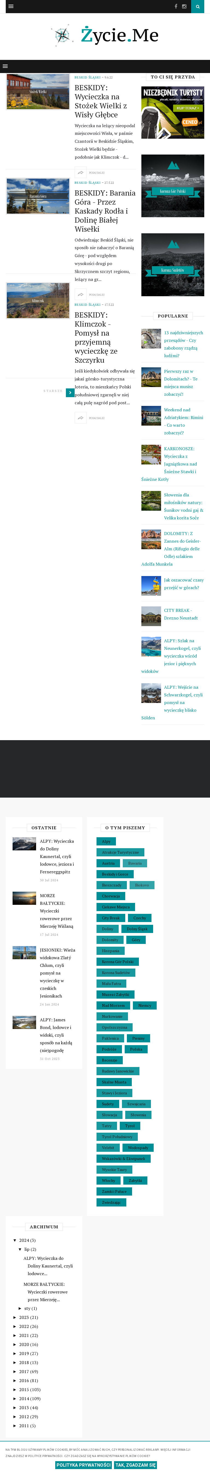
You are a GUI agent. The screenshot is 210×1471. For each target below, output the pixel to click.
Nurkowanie (112, 1016)
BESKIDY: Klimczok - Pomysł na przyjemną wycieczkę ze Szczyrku (96, 337)
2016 (24, 1380)
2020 (24, 1344)
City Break (111, 917)
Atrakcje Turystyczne (120, 852)
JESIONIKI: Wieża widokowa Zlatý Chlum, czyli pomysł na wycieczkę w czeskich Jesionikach (57, 973)
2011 (24, 1426)
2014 (24, 1399)
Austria (108, 863)
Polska (136, 1049)
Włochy (108, 1180)
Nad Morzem (113, 1005)
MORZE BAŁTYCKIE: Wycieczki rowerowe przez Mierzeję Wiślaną (56, 911)
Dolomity (110, 939)
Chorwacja (111, 896)
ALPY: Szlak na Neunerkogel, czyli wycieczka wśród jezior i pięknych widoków (171, 656)
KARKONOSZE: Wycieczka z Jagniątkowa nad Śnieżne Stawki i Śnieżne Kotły (169, 464)
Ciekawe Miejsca (116, 906)
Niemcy (144, 1005)
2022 (24, 1326)
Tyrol (130, 1125)
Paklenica (110, 1038)
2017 (24, 1371)
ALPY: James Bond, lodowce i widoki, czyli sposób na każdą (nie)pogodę (56, 1035)
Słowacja (109, 1114)
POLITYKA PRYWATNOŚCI (83, 1465)
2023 (24, 1317)
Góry (136, 939)
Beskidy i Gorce (115, 874)
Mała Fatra (111, 983)
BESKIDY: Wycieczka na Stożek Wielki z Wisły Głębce (101, 101)
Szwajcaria (136, 1103)
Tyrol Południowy (117, 1136)
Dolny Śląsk (137, 928)
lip (27, 1249)
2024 (24, 1240)
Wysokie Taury (114, 1169)
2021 (24, 1335)
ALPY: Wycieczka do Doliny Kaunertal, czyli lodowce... (48, 1266)
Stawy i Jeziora (114, 1092)
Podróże (109, 1049)
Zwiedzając (111, 1202)
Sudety (108, 1103)
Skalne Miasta (114, 1082)
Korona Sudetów (116, 972)
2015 (24, 1389)
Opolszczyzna (114, 1027)
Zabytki (135, 1180)
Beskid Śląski (88, 77)
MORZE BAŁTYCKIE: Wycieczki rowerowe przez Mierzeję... (46, 1292)
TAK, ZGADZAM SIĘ (135, 1465)
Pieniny (138, 1038)
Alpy (106, 841)
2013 (24, 1408)
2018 (24, 1362)
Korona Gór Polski (117, 961)
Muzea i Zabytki (115, 994)
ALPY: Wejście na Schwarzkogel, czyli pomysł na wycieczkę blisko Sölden (172, 702)
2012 (24, 1417)
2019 (24, 1353)
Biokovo (142, 885)
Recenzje (109, 1060)
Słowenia (138, 1114)
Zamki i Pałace (114, 1191)
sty (27, 1308)
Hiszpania (110, 950)
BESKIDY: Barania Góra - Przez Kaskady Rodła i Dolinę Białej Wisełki (105, 211)
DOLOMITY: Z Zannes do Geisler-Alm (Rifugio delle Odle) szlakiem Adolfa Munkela (171, 548)
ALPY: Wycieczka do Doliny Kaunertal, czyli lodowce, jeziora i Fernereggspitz (57, 856)
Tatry (107, 1125)
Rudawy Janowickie (118, 1071)
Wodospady (138, 1147)
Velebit (108, 1147)
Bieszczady (111, 885)
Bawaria (135, 863)
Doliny (107, 928)
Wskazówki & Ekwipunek (123, 1158)
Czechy (139, 917)
